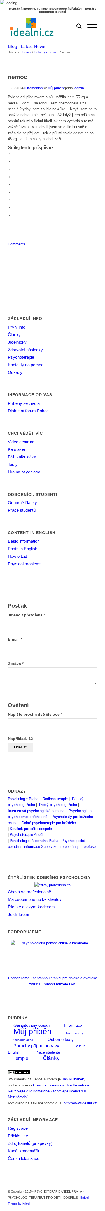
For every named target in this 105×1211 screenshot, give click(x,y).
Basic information (23, 541)
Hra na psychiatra (24, 472)
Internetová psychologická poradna (36, 811)
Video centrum (21, 441)
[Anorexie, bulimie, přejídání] (43, 27)
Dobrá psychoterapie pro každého (49, 823)
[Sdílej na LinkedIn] (14, 184)
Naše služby (74, 1033)
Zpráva (16, 664)
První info (16, 327)
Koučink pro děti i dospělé (31, 829)
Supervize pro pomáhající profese (68, 846)
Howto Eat (17, 556)
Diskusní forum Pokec (28, 410)
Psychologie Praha (23, 799)
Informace (73, 1025)
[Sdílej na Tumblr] (14, 192)
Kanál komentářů (23, 1150)
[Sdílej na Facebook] (14, 154)
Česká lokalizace (23, 1158)
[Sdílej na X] (14, 161)
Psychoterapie (21, 357)
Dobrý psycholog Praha (58, 805)
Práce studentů (22, 510)
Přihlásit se (18, 1135)
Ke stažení (17, 449)
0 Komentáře (34, 88)
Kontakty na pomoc (25, 364)
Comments (16, 244)
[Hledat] (76, 27)
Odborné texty (61, 1039)
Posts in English (22, 548)
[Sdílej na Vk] (14, 200)
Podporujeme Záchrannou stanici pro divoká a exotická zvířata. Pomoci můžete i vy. (52, 981)
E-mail (15, 639)
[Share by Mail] (14, 215)
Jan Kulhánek (73, 1079)
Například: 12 (20, 739)
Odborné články (22, 502)
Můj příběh (56, 88)
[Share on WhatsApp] (14, 169)
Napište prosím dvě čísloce (35, 714)
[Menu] (89, 27)
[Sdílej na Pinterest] (14, 177)
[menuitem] (76, 27)
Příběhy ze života (24, 403)
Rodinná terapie (55, 799)
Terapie (20, 1058)
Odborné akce (23, 1040)
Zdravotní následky (25, 349)
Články (14, 334)
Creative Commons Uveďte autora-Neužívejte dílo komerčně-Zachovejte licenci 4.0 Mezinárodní (48, 1091)
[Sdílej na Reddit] (14, 207)
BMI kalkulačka (22, 456)
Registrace (18, 1128)
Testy (13, 464)
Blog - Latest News (26, 46)
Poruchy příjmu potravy (36, 1045)
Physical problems (25, 563)
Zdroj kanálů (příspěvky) (30, 1143)
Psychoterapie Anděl (26, 834)
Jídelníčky (17, 342)
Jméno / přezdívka (26, 615)
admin (79, 88)
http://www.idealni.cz (80, 1103)
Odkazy (15, 372)
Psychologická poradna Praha (34, 841)
